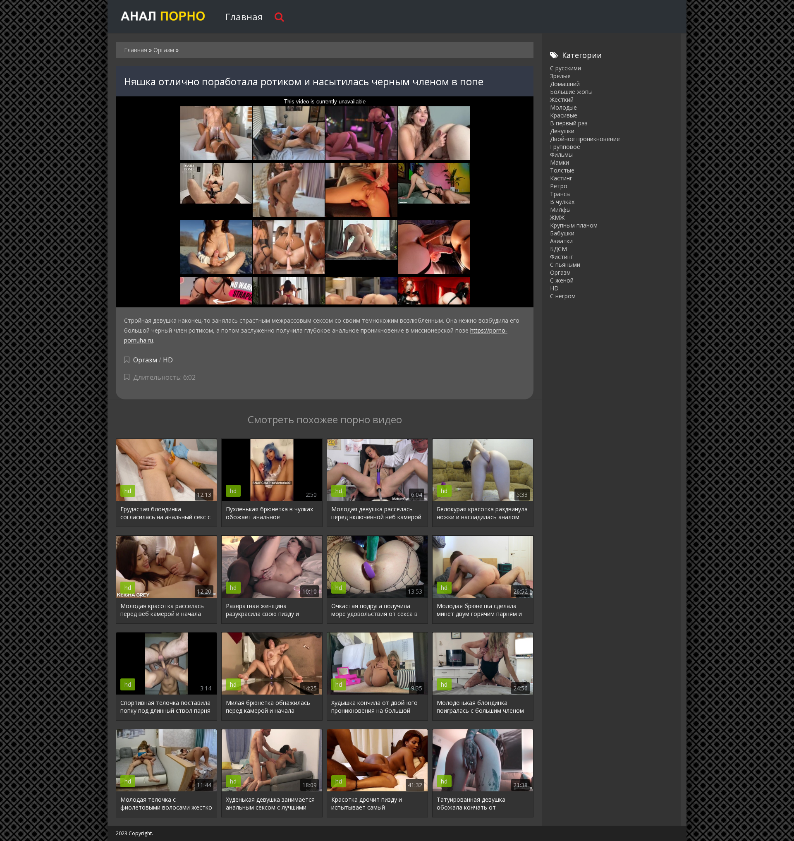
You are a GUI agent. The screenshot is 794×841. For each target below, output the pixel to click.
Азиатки (561, 241)
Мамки (559, 162)
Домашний (565, 84)
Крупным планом (574, 225)
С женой (562, 280)
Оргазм (145, 359)
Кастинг (561, 178)
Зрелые (560, 76)
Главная (244, 16)
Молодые (563, 107)
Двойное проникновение (585, 139)
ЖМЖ (557, 217)
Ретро (558, 186)
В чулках (562, 202)
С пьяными (565, 264)
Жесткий (562, 99)
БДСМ (558, 249)
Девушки (562, 131)
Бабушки (562, 233)
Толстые (562, 170)
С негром (563, 296)
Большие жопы (571, 92)
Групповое (565, 147)
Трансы (560, 194)
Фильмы (561, 154)
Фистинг (561, 257)
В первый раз (569, 123)
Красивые (563, 115)
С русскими (565, 68)
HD (168, 359)
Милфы (560, 209)
